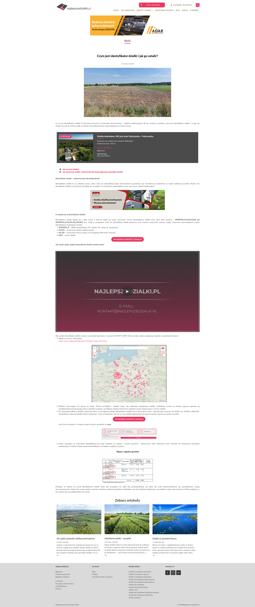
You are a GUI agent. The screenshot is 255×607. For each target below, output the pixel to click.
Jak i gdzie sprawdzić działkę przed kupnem (75, 538)
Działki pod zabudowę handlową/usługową (144, 592)
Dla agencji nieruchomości (64, 584)
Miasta (185, 10)
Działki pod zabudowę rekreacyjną (141, 595)
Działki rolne (133, 590)
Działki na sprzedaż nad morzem (140, 572)
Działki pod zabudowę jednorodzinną (141, 579)
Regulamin (59, 572)
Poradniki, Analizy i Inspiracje (102, 577)
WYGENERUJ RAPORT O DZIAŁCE (127, 239)
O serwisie (194, 10)
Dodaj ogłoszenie (153, 5)
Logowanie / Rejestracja (182, 5)
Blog (178, 10)
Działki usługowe (135, 597)
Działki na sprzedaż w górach (139, 574)
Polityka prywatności (62, 574)
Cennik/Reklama (61, 586)
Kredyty (95, 574)
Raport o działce (144, 10)
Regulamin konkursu (62, 577)
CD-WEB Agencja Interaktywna (189, 605)
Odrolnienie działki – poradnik (117, 538)
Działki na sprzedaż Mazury (165, 538)
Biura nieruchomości (164, 10)
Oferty (116, 10)
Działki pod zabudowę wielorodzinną (141, 582)
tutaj (109, 424)
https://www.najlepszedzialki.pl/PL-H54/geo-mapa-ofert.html (83, 341)
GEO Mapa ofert (128, 10)
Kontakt (58, 589)
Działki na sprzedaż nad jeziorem (140, 577)
